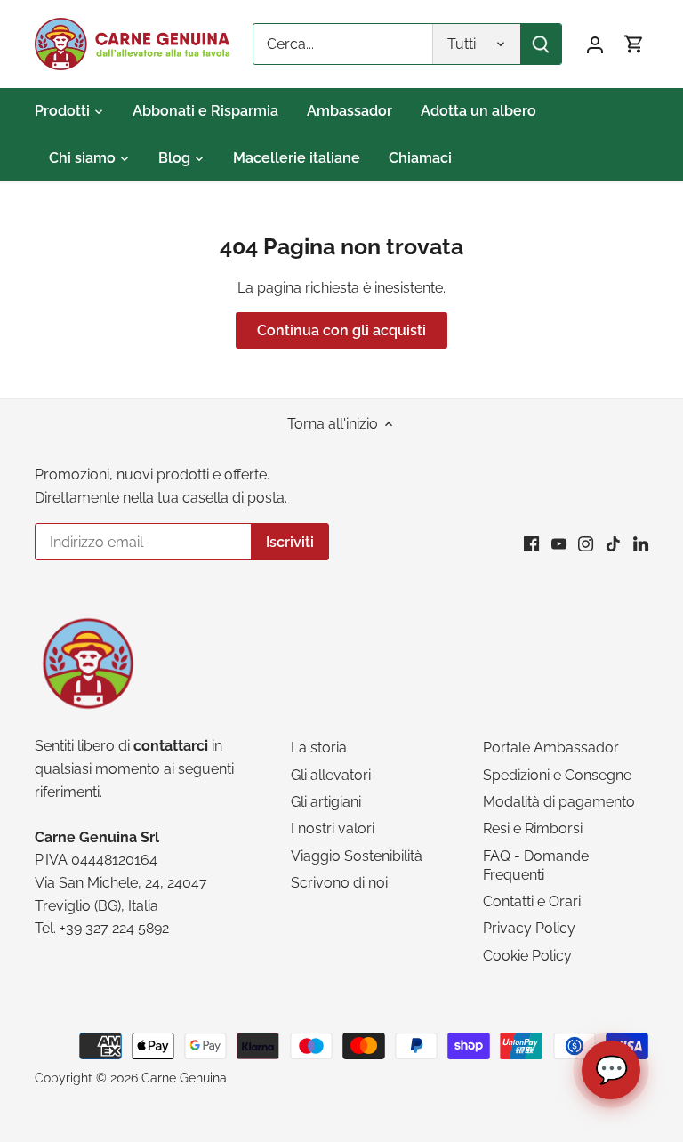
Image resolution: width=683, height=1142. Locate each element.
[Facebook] (531, 543)
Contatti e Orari (532, 901)
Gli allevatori (331, 775)
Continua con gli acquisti (341, 330)
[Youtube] (558, 543)
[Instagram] (585, 543)
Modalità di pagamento (559, 801)
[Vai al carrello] (634, 44)
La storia (319, 747)
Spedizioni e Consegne (557, 775)
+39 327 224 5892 (114, 928)
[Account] (595, 44)
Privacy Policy (529, 928)
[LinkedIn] (640, 543)
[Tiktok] (613, 543)
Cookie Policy (527, 955)
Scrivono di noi (339, 882)
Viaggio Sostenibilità (356, 856)
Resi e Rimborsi (533, 828)
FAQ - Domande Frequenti (536, 865)
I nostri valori (332, 828)
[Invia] (540, 44)
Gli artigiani (326, 801)
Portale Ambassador (551, 747)
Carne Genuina (184, 1077)
